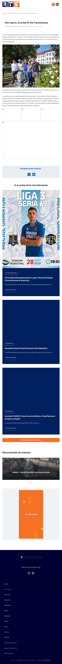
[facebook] (29, 575)
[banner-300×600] (31, 493)
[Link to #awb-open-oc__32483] (57, 4)
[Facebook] (29, 174)
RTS (20, 662)
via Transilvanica (38, 26)
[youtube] (33, 575)
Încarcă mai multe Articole (31, 440)
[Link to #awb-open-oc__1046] (53, 4)
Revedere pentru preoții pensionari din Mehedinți (26, 348)
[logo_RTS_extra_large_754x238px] (31, 559)
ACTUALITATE (47, 478)
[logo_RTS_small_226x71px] (10, 2)
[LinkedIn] (34, 174)
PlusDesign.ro (47, 662)
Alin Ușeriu (30, 26)
